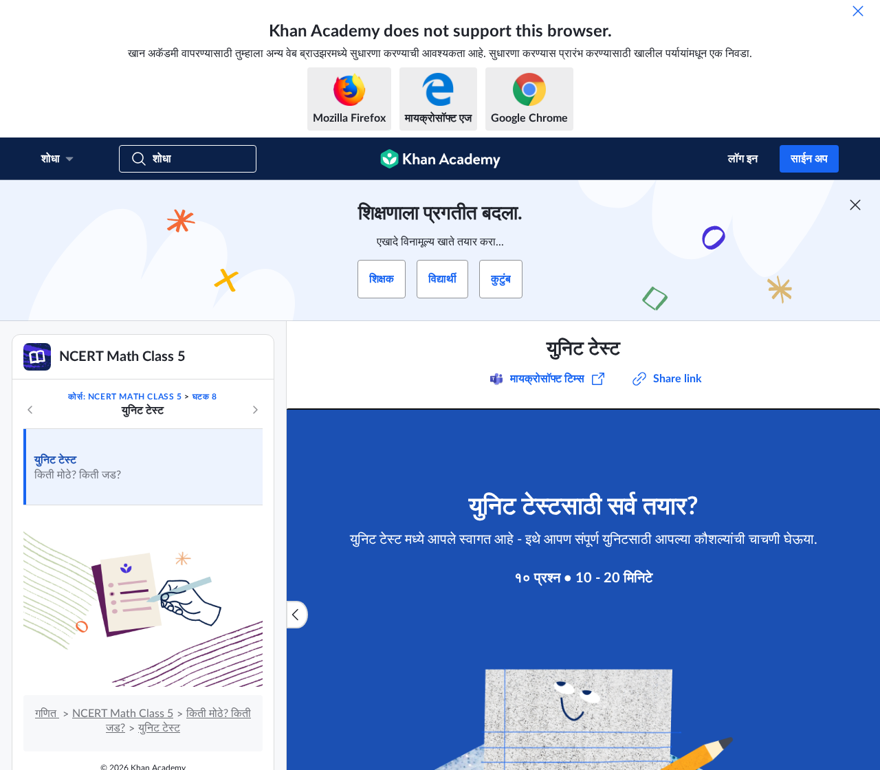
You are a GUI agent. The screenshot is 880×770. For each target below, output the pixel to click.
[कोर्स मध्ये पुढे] (255, 410)
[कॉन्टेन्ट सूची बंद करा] (297, 614)
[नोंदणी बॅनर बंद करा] (855, 205)
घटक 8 (204, 397)
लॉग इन (743, 158)
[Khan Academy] (440, 158)
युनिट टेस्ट (55, 459)
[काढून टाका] (858, 11)
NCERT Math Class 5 (122, 713)
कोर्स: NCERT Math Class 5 (125, 397)
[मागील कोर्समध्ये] (30, 410)
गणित (47, 713)
